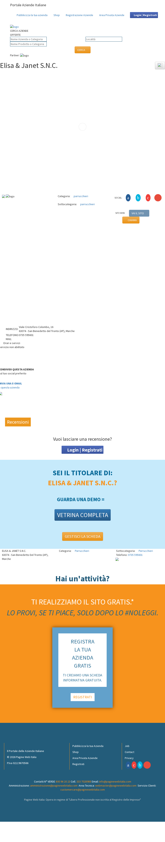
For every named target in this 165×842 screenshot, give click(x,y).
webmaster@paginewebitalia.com (115, 785)
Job (127, 746)
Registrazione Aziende (79, 15)
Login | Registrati (145, 15)
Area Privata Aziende (111, 15)
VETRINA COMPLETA (82, 515)
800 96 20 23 (63, 781)
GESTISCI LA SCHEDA (82, 536)
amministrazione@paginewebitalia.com (53, 785)
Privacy (129, 758)
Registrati (78, 764)
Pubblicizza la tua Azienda (87, 746)
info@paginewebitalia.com (115, 781)
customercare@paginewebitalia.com (82, 789)
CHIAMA (132, 220)
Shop (57, 15)
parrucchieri (80, 196)
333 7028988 (83, 781)
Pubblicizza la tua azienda (32, 15)
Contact (129, 752)
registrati (82, 697)
